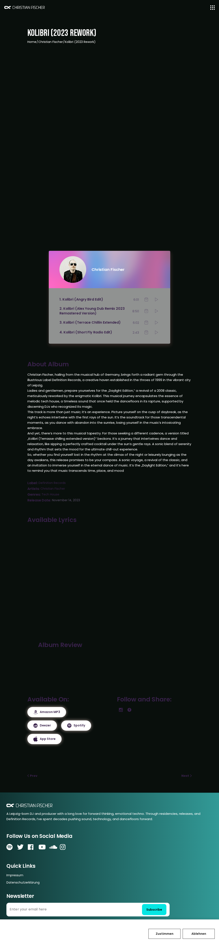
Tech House (50, 494)
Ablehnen (198, 934)
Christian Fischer (52, 488)
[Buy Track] (146, 299)
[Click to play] (157, 299)
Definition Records (52, 483)
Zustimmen (164, 934)
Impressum (14, 875)
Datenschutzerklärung (23, 882)
